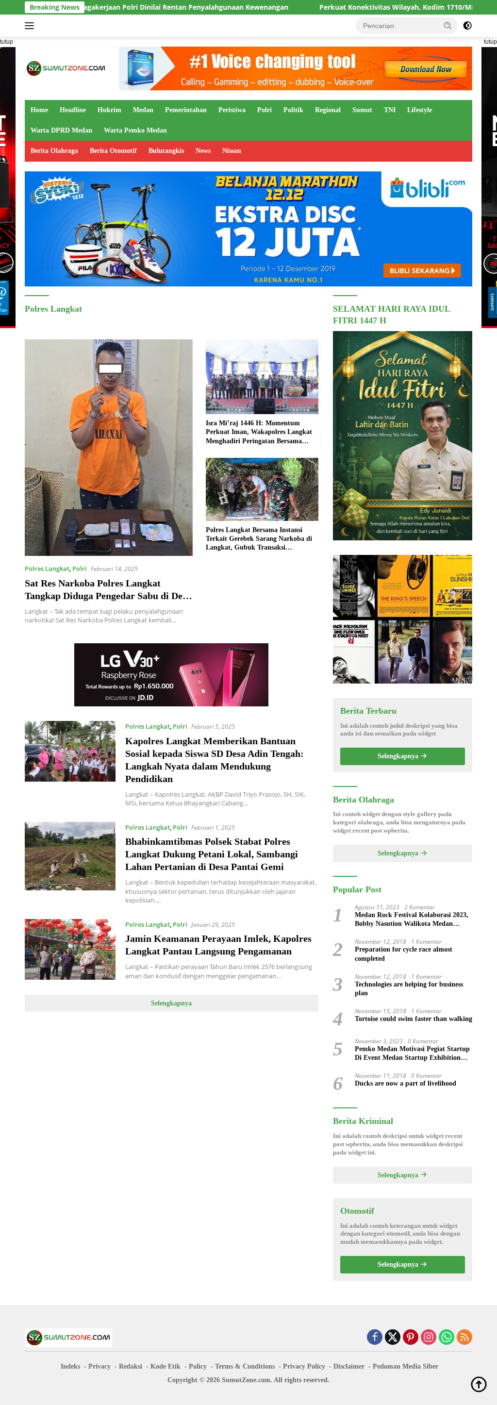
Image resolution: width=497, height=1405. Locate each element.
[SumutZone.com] (66, 67)
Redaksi (130, 1366)
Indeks (70, 1366)
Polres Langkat (47, 568)
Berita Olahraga (54, 150)
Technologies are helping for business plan (409, 989)
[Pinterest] (410, 1337)
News (203, 150)
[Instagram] (428, 1337)
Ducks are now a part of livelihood (405, 1083)
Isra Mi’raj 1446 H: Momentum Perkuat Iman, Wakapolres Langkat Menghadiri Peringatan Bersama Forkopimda (259, 432)
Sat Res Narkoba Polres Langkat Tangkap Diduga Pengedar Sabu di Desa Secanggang (108, 596)
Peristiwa (232, 110)
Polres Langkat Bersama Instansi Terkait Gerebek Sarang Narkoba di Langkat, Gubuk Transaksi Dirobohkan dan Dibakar (259, 539)
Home (39, 110)
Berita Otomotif (113, 150)
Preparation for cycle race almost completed (403, 954)
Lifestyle (419, 110)
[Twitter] (392, 1337)
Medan (143, 110)
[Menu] (31, 25)
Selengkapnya (171, 1003)
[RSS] (464, 1337)
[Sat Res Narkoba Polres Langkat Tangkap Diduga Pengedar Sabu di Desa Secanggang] (109, 447)
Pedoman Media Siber (405, 1366)
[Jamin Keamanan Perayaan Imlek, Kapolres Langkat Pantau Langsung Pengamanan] (70, 949)
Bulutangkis (166, 150)
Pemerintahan (186, 110)
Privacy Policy (304, 1366)
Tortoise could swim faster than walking (413, 1018)
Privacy (99, 1366)
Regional (328, 110)
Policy (198, 1366)
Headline (73, 110)
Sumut (362, 110)
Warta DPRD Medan (61, 130)
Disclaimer (348, 1366)
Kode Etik (165, 1366)
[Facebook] (374, 1337)
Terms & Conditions (245, 1366)
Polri (264, 110)
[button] (448, 25)
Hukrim (109, 110)
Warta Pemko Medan (135, 130)
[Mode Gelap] (467, 25)
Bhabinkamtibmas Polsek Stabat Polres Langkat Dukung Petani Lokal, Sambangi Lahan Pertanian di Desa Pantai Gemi (211, 854)
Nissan (231, 150)
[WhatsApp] (446, 1337)
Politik (293, 110)
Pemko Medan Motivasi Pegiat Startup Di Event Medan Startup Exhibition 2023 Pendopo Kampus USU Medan (412, 1053)
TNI (390, 110)
